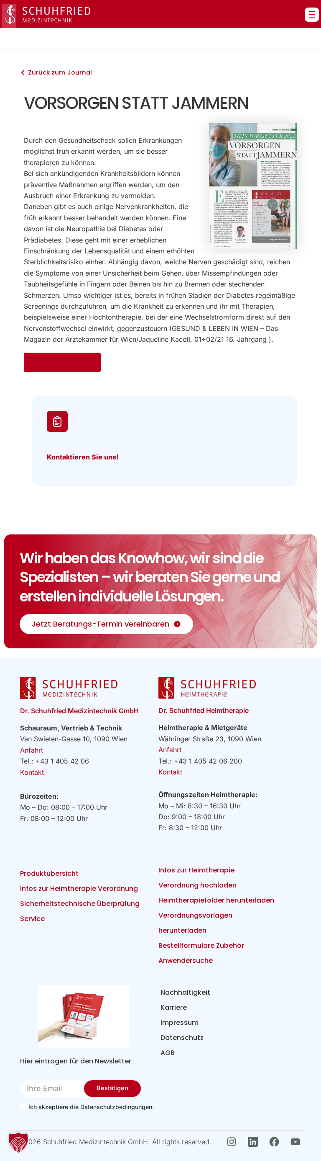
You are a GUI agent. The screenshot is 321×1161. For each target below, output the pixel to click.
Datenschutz (182, 1037)
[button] (18, 1142)
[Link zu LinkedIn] (255, 1142)
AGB (167, 1053)
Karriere (173, 1007)
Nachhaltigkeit (185, 992)
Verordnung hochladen (197, 885)
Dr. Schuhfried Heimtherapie (203, 710)
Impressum (179, 1022)
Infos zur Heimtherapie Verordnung (79, 888)
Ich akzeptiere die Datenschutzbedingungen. (86, 1106)
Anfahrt (31, 750)
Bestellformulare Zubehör (201, 945)
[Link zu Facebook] (276, 1142)
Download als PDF (62, 362)
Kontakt (32, 772)
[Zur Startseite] (46, 16)
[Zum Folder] (83, 1016)
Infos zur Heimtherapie (196, 870)
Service (32, 919)
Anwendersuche (185, 960)
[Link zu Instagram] (234, 1142)
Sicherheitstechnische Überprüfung (80, 903)
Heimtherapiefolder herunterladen (216, 900)
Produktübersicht (49, 873)
